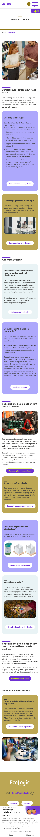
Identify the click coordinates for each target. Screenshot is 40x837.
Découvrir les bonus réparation (20, 727)
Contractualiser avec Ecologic (20, 243)
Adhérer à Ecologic (20, 387)
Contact (27, 803)
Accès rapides (36, 11)
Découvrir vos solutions (20, 678)
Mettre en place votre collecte (20, 471)
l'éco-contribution (19, 138)
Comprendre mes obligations (20, 184)
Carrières (13, 803)
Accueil (4, 32)
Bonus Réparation (23, 156)
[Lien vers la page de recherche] (29, 4)
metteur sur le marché (20, 280)
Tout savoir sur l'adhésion (20, 312)
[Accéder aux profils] (35, 4)
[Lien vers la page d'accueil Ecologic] (6, 4)
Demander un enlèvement (20, 565)
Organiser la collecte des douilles (20, 627)
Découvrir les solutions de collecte (20, 506)
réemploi (11, 462)
